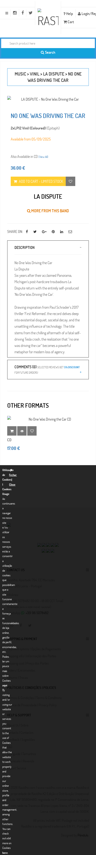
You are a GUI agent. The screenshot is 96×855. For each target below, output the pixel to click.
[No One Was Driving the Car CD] (48, 419)
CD (9, 439)
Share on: (15, 231)
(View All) (43, 157)
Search (49, 52)
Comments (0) (47, 369)
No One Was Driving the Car (54, 77)
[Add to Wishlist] (32, 431)
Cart (70, 21)
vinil (34, 74)
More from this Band (50, 210)
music (20, 74)
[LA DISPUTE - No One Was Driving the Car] (48, 99)
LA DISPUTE (53, 74)
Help (69, 13)
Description (24, 247)
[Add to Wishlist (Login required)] (70, 181)
